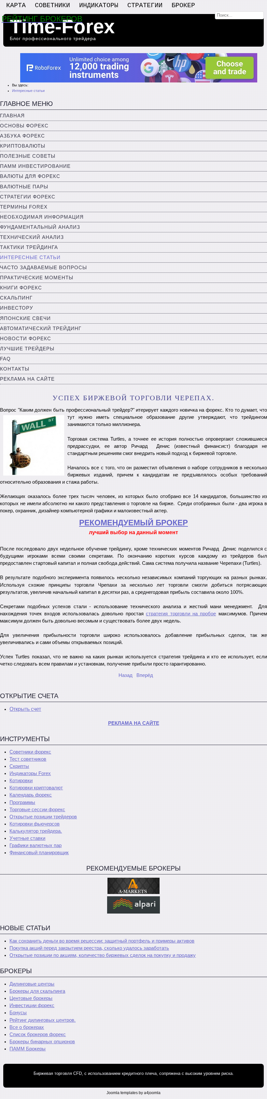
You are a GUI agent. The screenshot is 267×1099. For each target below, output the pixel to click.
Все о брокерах (26, 1027)
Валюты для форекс (30, 176)
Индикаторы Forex (30, 773)
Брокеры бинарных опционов (42, 1041)
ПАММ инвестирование (35, 166)
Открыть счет (25, 709)
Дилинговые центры (31, 984)
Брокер (183, 5)
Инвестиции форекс (31, 1005)
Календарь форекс (30, 795)
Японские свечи (25, 318)
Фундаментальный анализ (40, 227)
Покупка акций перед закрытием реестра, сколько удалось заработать (89, 948)
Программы (22, 802)
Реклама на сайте (27, 379)
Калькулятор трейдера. (35, 831)
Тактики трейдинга (29, 247)
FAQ (5, 358)
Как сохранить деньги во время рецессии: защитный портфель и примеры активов (101, 941)
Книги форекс (21, 287)
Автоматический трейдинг (40, 328)
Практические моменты (36, 277)
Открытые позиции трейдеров (43, 816)
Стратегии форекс (27, 196)
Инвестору (16, 308)
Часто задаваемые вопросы (43, 267)
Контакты (14, 369)
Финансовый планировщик (39, 852)
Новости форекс (25, 338)
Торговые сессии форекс (37, 809)
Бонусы (18, 1012)
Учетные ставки (27, 838)
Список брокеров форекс (37, 1034)
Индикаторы (98, 5)
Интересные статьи (30, 257)
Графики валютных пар (35, 845)
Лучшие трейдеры (27, 348)
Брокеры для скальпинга (37, 991)
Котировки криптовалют (36, 787)
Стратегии (144, 5)
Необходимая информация (42, 217)
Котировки (21, 780)
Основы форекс (24, 125)
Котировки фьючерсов (34, 824)
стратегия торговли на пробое (181, 613)
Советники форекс (30, 752)
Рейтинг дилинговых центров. (42, 1020)
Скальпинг (16, 297)
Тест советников (27, 759)
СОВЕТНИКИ (52, 5)
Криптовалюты (22, 146)
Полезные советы (27, 156)
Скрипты (19, 766)
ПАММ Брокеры (27, 1048)
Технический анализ (32, 237)
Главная (12, 115)
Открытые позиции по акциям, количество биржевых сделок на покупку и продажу (102, 955)
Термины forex (24, 207)
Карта (16, 5)
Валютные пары (24, 186)
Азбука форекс (22, 136)
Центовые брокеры (30, 998)
